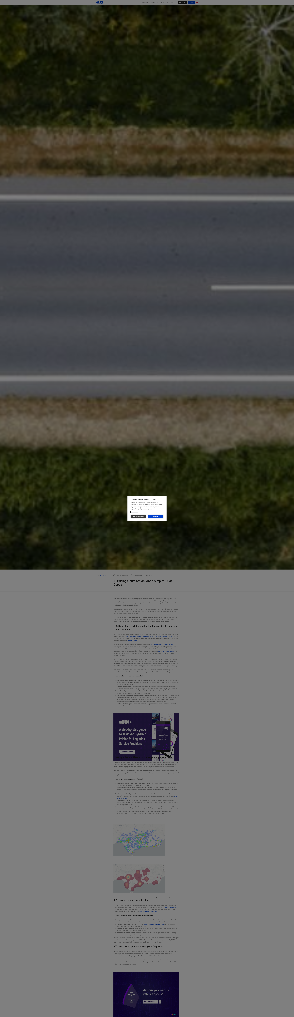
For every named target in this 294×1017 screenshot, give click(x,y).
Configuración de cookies (138, 516)
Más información (134, 512)
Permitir (155, 516)
